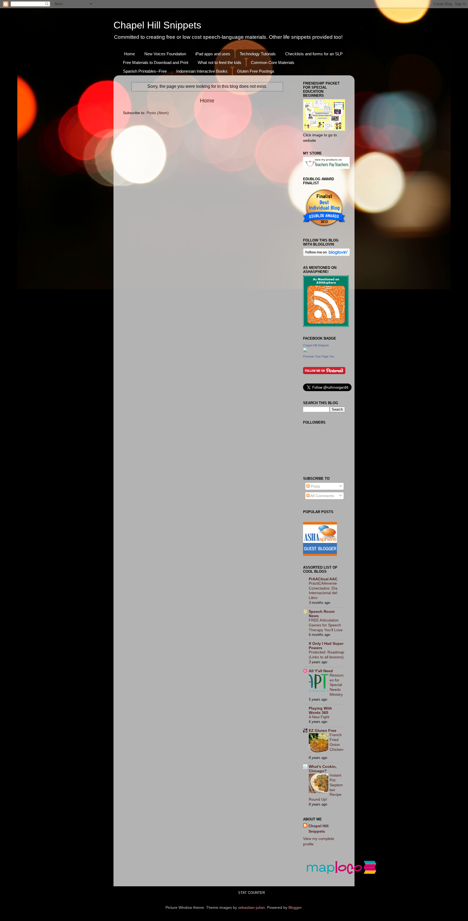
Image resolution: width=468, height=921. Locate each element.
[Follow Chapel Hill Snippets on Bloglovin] (326, 255)
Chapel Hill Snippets (157, 25)
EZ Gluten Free (322, 730)
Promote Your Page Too (318, 356)
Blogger (294, 907)
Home (129, 53)
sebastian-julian (251, 907)
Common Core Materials (272, 62)
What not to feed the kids (219, 62)
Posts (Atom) (158, 113)
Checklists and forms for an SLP (314, 53)
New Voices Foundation (165, 53)
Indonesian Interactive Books (201, 71)
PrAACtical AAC (323, 579)
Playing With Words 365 (320, 710)
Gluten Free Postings (255, 71)
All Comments (322, 496)
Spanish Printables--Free (145, 71)
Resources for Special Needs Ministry (337, 685)
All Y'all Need (321, 671)
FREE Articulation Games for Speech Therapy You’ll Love (326, 625)
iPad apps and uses (212, 53)
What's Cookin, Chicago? (323, 768)
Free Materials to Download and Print (155, 62)
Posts (315, 486)
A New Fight (319, 717)
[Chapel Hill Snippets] (305, 351)
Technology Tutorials (258, 53)
